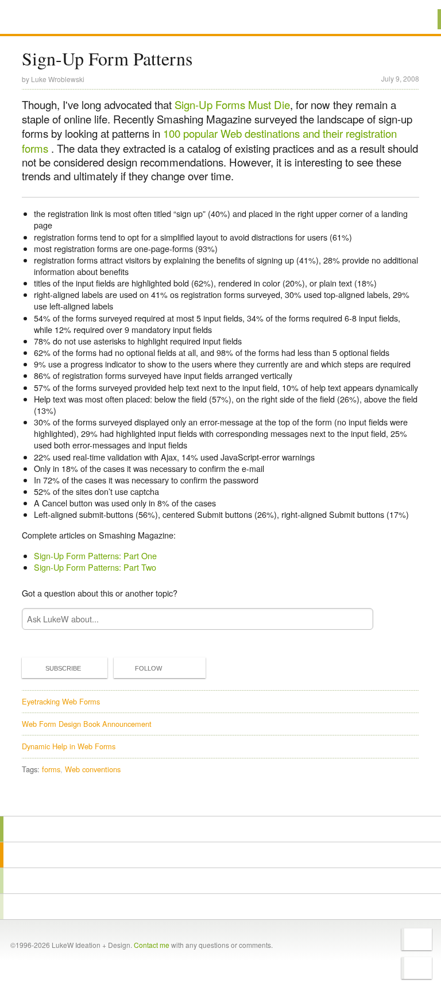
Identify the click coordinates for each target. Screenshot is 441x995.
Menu (418, 19)
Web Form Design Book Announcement (87, 723)
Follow (148, 668)
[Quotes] (220, 855)
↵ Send (357, 619)
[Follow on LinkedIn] (416, 968)
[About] (220, 829)
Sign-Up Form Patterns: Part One (95, 555)
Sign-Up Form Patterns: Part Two (95, 567)
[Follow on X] (416, 939)
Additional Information (63, 18)
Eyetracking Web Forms (61, 701)
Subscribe (63, 668)
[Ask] (220, 906)
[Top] (220, 799)
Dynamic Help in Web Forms (68, 746)
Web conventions (93, 769)
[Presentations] (220, 880)
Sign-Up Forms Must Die (232, 104)
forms (51, 769)
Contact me (151, 945)
